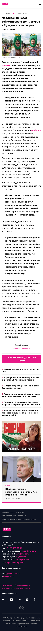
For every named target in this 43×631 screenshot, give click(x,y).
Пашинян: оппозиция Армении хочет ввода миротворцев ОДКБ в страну (21, 395)
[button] (40, 3)
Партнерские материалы (13, 563)
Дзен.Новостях (13, 574)
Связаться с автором (21, 348)
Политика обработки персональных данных (19, 519)
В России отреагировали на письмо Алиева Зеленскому (20, 387)
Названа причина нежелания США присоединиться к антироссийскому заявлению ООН (20, 412)
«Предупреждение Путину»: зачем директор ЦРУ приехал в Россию (20, 378)
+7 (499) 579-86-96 (14, 548)
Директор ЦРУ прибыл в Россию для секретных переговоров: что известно (21, 403)
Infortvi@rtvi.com (28, 551)
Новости (9, 485)
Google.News (8, 576)
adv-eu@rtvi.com (21, 560)
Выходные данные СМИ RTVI (13, 512)
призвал (6, 65)
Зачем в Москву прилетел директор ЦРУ (20, 370)
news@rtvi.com (22, 554)
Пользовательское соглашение (14, 516)
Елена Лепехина (21, 345)
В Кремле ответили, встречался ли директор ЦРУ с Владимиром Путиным (21, 492)
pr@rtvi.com (21, 557)
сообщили (36, 130)
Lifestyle (7, 13)
